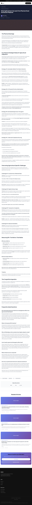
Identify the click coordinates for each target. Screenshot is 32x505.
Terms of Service (3, 492)
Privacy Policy (16, 499)
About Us (2, 481)
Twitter (16, 385)
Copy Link (20, 385)
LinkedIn (11, 385)
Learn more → (24, 0)
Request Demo (28, 3)
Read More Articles (16, 462)
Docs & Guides (3, 489)
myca (2, 472)
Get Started (16, 459)
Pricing (1, 484)
